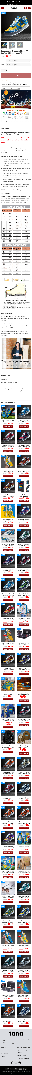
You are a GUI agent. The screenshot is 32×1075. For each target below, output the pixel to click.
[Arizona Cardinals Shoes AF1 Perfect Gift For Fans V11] (24, 561)
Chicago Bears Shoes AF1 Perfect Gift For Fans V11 (8, 774)
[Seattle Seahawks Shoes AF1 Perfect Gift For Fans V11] (24, 585)
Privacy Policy (22, 1055)
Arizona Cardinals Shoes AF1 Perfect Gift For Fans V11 (24, 570)
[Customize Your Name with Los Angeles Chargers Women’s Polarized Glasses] (8, 987)
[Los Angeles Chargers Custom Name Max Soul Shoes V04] (24, 937)
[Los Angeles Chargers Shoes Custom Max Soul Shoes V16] (8, 412)
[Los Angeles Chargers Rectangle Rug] (8, 684)
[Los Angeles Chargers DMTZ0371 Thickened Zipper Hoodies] (8, 711)
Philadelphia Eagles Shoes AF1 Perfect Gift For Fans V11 (8, 972)
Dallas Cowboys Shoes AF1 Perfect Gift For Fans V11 (24, 798)
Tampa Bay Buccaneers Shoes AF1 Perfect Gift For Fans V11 (8, 447)
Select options (8, 426)
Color (2, 64)
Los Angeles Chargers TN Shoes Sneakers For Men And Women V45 (24, 848)
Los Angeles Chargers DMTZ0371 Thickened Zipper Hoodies (8, 721)
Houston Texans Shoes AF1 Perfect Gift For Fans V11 (24, 721)
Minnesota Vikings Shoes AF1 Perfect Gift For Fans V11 (8, 848)
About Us (5, 1053)
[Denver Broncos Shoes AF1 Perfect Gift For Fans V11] (8, 1011)
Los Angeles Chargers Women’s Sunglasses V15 (8, 898)
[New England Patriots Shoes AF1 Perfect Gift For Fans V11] (24, 437)
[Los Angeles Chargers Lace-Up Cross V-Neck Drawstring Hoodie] (8, 737)
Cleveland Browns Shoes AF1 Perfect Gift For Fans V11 (24, 823)
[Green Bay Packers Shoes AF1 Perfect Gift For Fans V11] (8, 912)
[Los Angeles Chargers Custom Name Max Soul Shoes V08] (8, 937)
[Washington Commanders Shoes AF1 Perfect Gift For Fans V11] (8, 486)
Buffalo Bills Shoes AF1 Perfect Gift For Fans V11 (24, 521)
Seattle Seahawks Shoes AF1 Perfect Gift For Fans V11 (24, 595)
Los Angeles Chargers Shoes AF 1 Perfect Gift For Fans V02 (8, 873)
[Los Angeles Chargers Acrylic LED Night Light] (24, 684)
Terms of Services (23, 1058)
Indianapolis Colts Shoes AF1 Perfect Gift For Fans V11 (24, 1021)
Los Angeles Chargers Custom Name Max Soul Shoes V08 (8, 947)
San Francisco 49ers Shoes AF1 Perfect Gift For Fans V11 (24, 471)
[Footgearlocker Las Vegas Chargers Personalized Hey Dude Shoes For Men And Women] (8, 511)
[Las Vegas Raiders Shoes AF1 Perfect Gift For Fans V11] (24, 962)
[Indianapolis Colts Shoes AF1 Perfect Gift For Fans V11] (24, 1011)
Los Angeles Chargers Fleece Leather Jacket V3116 (24, 873)
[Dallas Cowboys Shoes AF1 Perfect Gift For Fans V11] (24, 788)
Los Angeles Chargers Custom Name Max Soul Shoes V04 (24, 947)
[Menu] (2, 8)
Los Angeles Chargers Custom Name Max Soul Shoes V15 (24, 997)
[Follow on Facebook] (12, 1062)
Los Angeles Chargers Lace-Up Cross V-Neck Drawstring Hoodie (8, 747)
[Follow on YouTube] (19, 1062)
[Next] (28, 26)
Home (2, 48)
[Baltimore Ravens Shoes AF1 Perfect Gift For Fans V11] (24, 660)
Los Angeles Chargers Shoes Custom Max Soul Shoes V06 (8, 645)
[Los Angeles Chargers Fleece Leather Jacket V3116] (24, 863)
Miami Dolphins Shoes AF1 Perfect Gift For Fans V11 (23, 898)
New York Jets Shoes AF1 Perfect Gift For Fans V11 (23, 546)
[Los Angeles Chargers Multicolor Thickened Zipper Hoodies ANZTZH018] (24, 737)
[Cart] (29, 8)
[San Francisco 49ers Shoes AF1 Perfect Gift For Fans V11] (24, 461)
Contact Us (5, 1051)
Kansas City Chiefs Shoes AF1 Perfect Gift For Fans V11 (8, 620)
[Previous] (3, 26)
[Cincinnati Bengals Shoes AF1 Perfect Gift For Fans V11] (8, 813)
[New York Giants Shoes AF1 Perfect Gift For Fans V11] (8, 561)
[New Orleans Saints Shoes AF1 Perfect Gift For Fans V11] (24, 764)
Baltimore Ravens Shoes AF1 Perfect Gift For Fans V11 (24, 670)
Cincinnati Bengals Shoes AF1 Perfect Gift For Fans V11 (8, 823)
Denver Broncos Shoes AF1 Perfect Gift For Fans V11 (8, 1021)
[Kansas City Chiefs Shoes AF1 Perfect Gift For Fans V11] (8, 610)
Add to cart (16, 76)
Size (2, 59)
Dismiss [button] (24, 1)
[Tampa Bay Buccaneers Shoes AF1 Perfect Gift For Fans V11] (8, 437)
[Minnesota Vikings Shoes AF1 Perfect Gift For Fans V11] (8, 838)
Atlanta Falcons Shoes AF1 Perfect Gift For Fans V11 (8, 798)
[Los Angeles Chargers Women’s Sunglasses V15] (8, 888)
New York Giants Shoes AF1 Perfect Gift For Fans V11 (8, 570)
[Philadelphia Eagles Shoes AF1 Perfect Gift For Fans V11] (8, 962)
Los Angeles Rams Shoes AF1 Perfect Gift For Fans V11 (24, 922)
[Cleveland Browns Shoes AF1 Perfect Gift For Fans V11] (24, 813)
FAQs (3, 1056)
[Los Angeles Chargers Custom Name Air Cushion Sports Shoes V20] (8, 461)
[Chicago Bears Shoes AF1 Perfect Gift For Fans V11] (8, 764)
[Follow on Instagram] (16, 1062)
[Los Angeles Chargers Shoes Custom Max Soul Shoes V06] (8, 635)
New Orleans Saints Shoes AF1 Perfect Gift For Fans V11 (24, 774)
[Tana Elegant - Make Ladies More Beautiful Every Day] (14, 8)
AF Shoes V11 (9, 48)
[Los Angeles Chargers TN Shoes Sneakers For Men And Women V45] (24, 838)
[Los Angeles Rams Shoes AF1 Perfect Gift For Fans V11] (24, 912)
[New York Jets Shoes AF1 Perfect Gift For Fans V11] (24, 536)
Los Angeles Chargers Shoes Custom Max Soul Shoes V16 (8, 422)
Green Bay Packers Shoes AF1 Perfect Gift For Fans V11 (8, 922)
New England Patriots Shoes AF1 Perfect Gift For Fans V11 (24, 447)
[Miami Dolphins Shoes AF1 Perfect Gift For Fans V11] (24, 888)
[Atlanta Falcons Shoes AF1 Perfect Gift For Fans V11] (8, 788)
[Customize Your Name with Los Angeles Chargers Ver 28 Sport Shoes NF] (8, 536)
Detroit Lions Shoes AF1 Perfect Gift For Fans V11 (8, 595)
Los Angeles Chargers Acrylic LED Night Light (24, 693)
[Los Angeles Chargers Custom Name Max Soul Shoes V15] (24, 987)
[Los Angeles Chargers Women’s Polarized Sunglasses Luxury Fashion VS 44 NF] (24, 635)
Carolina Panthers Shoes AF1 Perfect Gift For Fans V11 (24, 422)
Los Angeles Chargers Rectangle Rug (8, 693)
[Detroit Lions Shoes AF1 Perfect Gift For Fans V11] (8, 585)
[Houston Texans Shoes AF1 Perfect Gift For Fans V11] (24, 711)
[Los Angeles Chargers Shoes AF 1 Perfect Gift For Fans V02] (8, 863)
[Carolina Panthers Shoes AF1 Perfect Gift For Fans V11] (24, 412)
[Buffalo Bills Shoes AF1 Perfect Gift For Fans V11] (24, 511)
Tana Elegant (7, 316)
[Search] (25, 8)
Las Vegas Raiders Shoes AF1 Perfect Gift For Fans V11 (24, 972)
